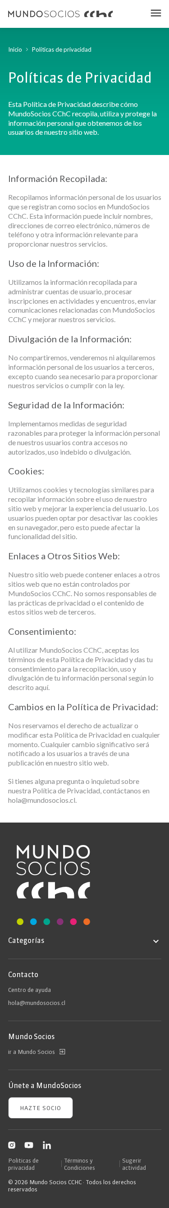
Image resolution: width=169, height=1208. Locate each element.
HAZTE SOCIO (40, 1107)
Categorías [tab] (26, 940)
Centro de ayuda (29, 989)
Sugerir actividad (134, 1164)
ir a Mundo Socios (31, 1051)
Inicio (15, 49)
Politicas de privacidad (23, 1164)
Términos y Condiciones (79, 1164)
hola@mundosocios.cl (36, 1002)
